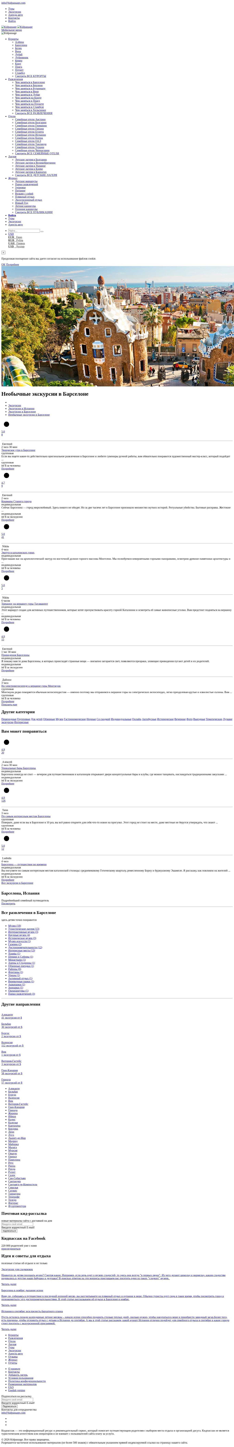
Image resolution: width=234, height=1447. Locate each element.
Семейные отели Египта (29, 131)
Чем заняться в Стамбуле (29, 107)
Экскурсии (14, 11)
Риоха (11, 1165)
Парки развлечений (26, 184)
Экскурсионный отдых (28, 199)
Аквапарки (16, 984)
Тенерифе (14, 1196)
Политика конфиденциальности (27, 1381)
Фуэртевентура (17, 1206)
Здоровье (20, 187)
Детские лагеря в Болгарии (31, 159)
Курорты (13, 38)
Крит (18, 63)
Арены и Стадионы (21, 962)
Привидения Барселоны (15, 655)
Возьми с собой (24, 193)
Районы (14, 969)
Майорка (13, 1144)
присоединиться (10, 1248)
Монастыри (17, 959)
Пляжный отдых (24, 196)
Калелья (13, 1122)
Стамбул (20, 73)
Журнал (12, 178)
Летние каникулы (25, 206)
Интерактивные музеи (23, 931)
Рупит (11, 1172)
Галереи (14, 944)
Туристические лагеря (23, 928)
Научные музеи (19, 935)
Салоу (11, 1175)
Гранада (12, 1110)
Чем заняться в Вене (27, 91)
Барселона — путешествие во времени (24, 864)
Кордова (13, 1128)
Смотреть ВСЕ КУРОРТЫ (30, 76)
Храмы (14, 953)
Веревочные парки (21, 981)
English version (16, 1390)
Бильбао (13, 1091)
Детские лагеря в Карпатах (31, 172)
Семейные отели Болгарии (30, 122)
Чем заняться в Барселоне (30, 82)
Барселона (21, 45)
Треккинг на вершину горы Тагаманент (24, 603)
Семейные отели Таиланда (30, 144)
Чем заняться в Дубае (27, 94)
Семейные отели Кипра (29, 137)
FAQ (11, 1387)
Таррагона (14, 1193)
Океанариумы (18, 990)
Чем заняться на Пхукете (29, 103)
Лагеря (12, 156)
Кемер (18, 60)
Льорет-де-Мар (17, 1138)
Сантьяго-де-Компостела (22, 1184)
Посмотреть (8, 903)
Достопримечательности (25, 947)
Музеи (14, 925)
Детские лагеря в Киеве (29, 168)
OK (3, 264)
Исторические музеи (22, 938)
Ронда (11, 1169)
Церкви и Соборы (20, 956)
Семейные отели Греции (29, 128)
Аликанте (14, 1088)
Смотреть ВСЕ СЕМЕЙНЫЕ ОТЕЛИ (37, 153)
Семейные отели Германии (31, 125)
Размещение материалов (22, 1384)
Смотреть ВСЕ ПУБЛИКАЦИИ (34, 212)
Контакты (14, 18)
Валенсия (13, 1097)
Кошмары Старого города (16, 501)
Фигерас (13, 1203)
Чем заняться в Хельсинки (30, 110)
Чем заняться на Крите (28, 97)
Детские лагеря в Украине (30, 165)
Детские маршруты (26, 181)
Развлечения (15, 79)
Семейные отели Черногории (32, 150)
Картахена (14, 1125)
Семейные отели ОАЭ (28, 141)
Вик (10, 1100)
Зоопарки (15, 987)
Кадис (11, 1119)
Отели (12, 116)
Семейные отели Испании (30, 134)
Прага (18, 66)
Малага (12, 1147)
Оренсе (12, 1156)
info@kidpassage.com (13, 2)
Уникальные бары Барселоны (18, 768)
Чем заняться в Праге (27, 100)
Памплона (14, 1159)
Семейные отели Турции (29, 147)
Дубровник (21, 57)
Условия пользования (20, 1378)
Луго (11, 1134)
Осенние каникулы (26, 209)
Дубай (18, 54)
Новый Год (21, 202)
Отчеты (12, 1362)
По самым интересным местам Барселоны (26, 816)
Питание (20, 190)
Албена (19, 42)
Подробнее (12, 264)
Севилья (13, 1187)
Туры (11, 8)
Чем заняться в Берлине (29, 85)
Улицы (14, 975)
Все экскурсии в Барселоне (17, 882)
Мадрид (12, 1141)
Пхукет (19, 69)
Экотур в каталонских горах (17, 552)
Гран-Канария (16, 1107)
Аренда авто (15, 14)
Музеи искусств (19, 941)
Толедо (12, 1199)
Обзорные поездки (21, 965)
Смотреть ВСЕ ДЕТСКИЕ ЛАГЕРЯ (36, 175)
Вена (18, 51)
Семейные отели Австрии (30, 119)
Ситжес (12, 1190)
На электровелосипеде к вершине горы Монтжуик (31, 685)
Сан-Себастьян (17, 1178)
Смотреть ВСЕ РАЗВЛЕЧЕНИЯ (33, 113)
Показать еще (9, 704)
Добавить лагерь (18, 1374)
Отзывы (13, 1356)
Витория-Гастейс (18, 1104)
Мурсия (12, 1150)
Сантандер (14, 1181)
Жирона (13, 1113)
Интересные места (21, 950)
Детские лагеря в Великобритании (35, 162)
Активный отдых (20, 978)
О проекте (14, 1368)
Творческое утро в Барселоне (18, 450)
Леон (11, 1131)
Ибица (12, 1116)
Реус (11, 1162)
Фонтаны (15, 972)
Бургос (12, 1094)
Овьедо (12, 1153)
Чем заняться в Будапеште (30, 88)
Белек (18, 48)
